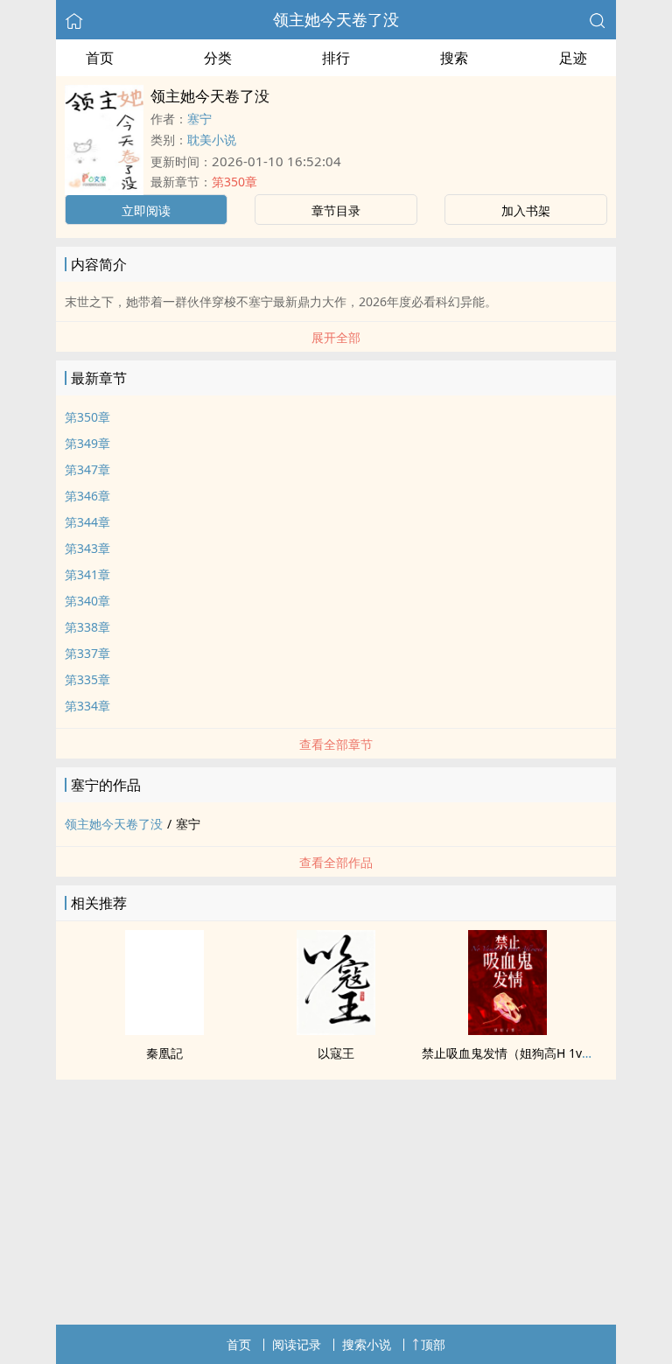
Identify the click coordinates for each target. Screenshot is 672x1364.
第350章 (234, 181)
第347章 (87, 469)
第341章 (87, 574)
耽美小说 (211, 139)
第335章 (87, 679)
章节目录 (336, 210)
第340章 (87, 600)
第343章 (87, 548)
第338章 (87, 627)
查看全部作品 (336, 862)
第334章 (87, 705)
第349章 (87, 443)
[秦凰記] (164, 1029)
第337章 (87, 653)
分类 (218, 57)
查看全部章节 (336, 744)
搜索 (454, 57)
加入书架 (525, 210)
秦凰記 (164, 1053)
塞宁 (199, 118)
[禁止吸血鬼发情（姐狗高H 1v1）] (507, 1029)
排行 (336, 57)
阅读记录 (296, 1344)
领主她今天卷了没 (336, 19)
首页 (100, 57)
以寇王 (336, 1053)
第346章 (87, 495)
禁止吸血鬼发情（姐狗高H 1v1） (511, 1053)
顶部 (433, 1344)
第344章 (87, 522)
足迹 (573, 57)
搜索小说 (366, 1344)
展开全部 (336, 337)
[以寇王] (336, 1029)
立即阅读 (146, 210)
